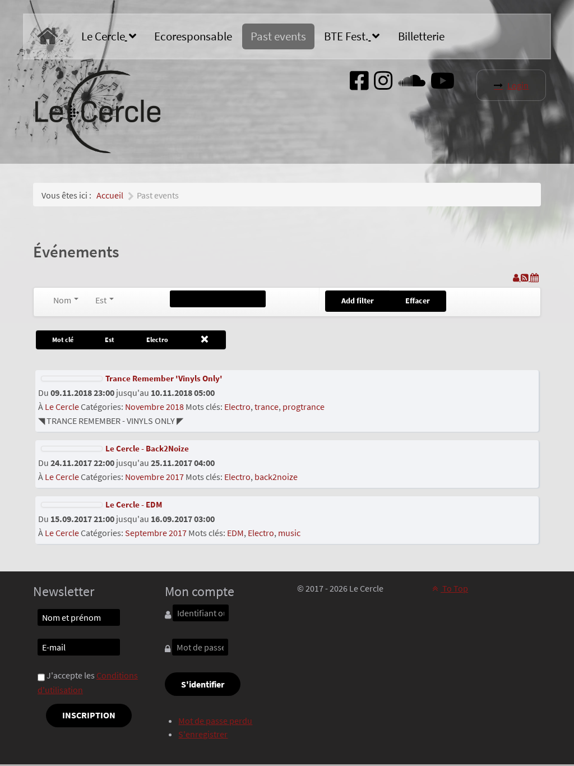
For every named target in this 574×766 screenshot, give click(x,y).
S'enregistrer (203, 734)
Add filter (357, 301)
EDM (235, 532)
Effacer (417, 301)
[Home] (50, 36)
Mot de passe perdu (215, 720)
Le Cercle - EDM (133, 504)
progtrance (304, 406)
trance (266, 406)
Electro (237, 406)
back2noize (276, 476)
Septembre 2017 (156, 532)
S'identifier (202, 684)
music (289, 532)
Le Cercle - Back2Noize (147, 448)
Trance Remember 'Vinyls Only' (164, 378)
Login (518, 85)
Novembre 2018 (154, 406)
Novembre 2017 (154, 476)
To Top (454, 588)
